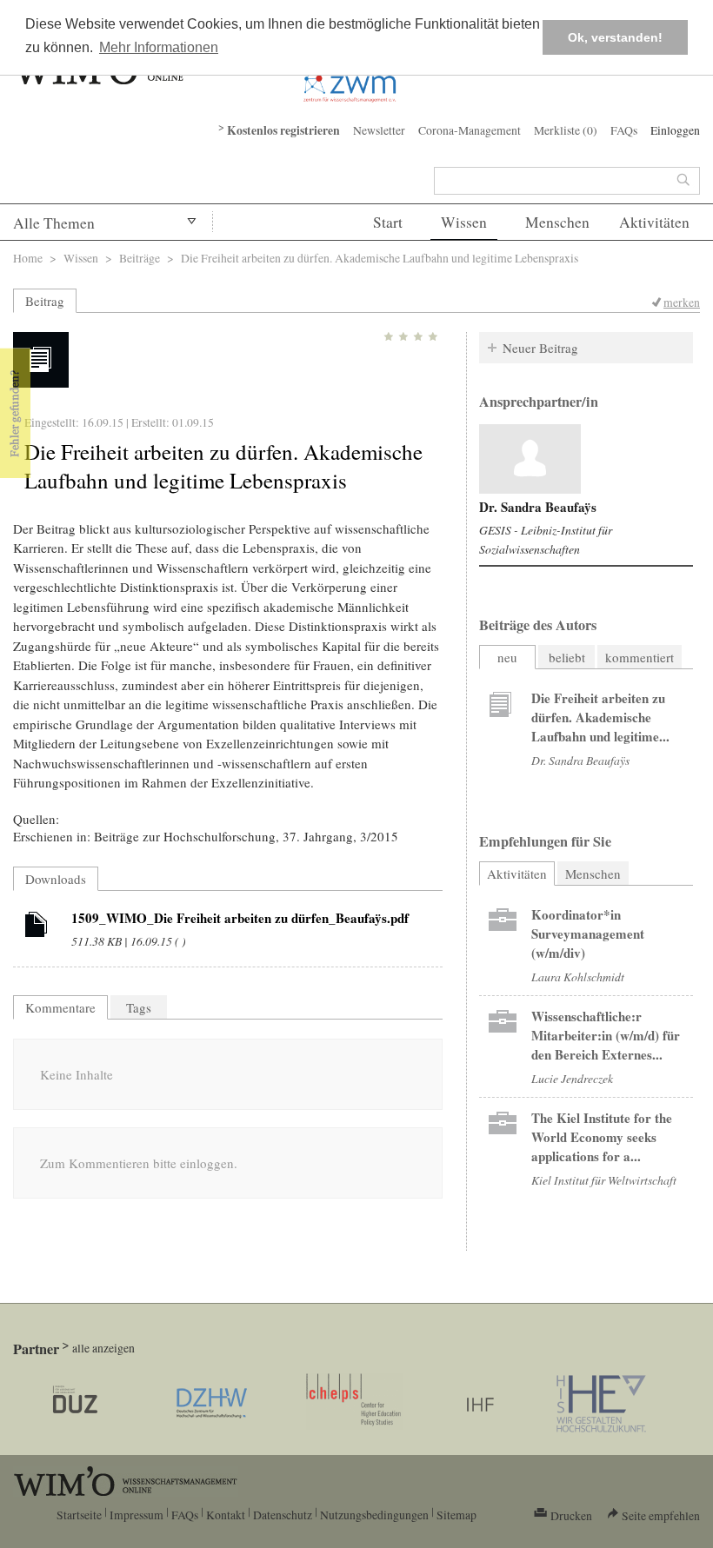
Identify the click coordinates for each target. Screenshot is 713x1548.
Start (388, 222)
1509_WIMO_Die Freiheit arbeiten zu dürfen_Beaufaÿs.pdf (240, 917)
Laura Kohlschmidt (577, 976)
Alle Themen (54, 223)
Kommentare (60, 1007)
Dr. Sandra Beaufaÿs (537, 506)
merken (681, 302)
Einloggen (675, 130)
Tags (138, 1007)
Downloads (55, 878)
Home (28, 257)
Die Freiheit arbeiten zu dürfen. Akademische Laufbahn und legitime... (600, 717)
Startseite (79, 1514)
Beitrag (44, 300)
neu (507, 657)
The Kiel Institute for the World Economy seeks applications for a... (601, 1137)
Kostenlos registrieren (283, 130)
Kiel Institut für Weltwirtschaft (603, 1180)
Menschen (557, 222)
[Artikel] (36, 927)
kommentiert (639, 657)
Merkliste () (565, 130)
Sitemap (456, 1514)
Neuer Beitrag (540, 347)
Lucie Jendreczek (572, 1078)
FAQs (623, 130)
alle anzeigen (103, 1347)
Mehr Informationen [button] (158, 47)
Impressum (136, 1514)
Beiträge (139, 257)
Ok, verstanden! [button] (615, 37)
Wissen (464, 222)
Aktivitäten (654, 222)
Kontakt (225, 1514)
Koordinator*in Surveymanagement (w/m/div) (587, 933)
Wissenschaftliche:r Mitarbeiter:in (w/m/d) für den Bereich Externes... (605, 1035)
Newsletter (379, 130)
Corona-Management (469, 130)
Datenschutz (282, 1514)
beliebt (567, 657)
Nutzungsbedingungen (374, 1514)
